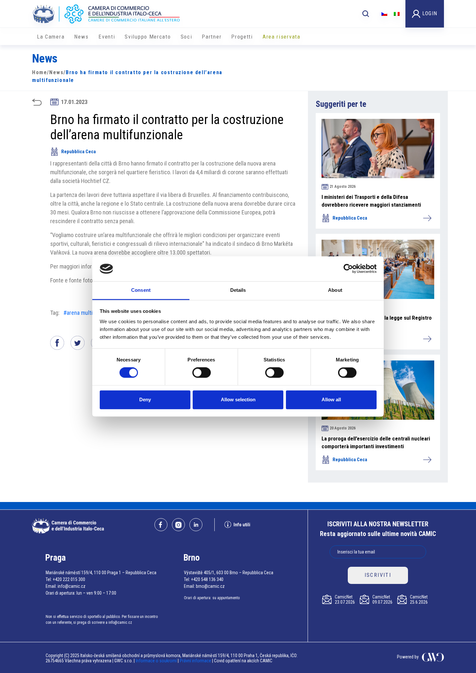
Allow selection (238, 399)
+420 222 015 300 (69, 579)
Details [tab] (238, 290)
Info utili (241, 524)
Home (39, 72)
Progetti (242, 36)
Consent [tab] (141, 290)
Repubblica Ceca (78, 151)
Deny (145, 399)
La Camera (50, 36)
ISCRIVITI (378, 575)
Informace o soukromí (157, 660)
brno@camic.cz (210, 586)
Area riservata (281, 36)
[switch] (201, 373)
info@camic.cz (71, 586)
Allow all (331, 399)
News (81, 36)
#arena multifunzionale (90, 312)
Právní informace (195, 660)
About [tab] (335, 290)
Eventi (106, 36)
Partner (211, 36)
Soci (186, 36)
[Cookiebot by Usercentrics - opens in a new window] (348, 269)
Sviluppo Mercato (148, 36)
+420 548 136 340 (207, 579)
